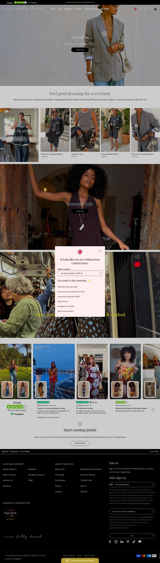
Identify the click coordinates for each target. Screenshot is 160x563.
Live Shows (25, 451)
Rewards (14, 451)
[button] (100, 250)
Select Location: (64, 269)
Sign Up (5, 451)
